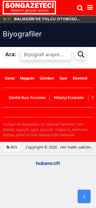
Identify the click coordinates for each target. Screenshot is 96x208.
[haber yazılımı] (48, 163)
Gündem (47, 78)
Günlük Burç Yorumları (27, 97)
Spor (63, 78)
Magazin (27, 78)
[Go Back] (84, 196)
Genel (10, 78)
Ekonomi (80, 78)
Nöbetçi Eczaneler (69, 97)
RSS (13, 147)
